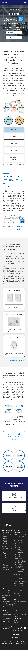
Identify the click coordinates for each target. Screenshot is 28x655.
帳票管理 (5, 540)
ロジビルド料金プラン (20, 561)
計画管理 (5, 543)
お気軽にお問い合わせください (19, 630)
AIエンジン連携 (5, 593)
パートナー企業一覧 (19, 613)
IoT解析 (5, 553)
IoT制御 (5, 555)
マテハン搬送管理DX (20, 571)
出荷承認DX (18, 568)
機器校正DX (18, 549)
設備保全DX (18, 547)
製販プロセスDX (19, 583)
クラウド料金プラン (8, 535)
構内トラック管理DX (20, 569)
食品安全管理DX (19, 552)
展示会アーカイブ (6, 621)
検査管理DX (18, 554)
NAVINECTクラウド (6, 532)
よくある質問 (17, 622)
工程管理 (5, 536)
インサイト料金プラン (8, 564)
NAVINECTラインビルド (20, 534)
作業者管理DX (18, 564)
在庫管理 (5, 538)
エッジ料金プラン (7, 548)
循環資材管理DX (19, 566)
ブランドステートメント (8, 601)
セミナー (16, 620)
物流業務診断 (18, 562)
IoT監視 (5, 552)
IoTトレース (6, 559)
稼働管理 (5, 542)
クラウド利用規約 (7, 641)
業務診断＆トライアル (20, 581)
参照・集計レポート (8, 565)
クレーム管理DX (19, 550)
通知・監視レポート (8, 567)
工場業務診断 (18, 540)
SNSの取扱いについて (20, 643)
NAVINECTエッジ (6, 546)
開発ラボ (4, 597)
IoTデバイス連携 (18, 591)
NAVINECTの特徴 (6, 591)
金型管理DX (18, 545)
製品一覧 (16, 593)
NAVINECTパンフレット (7, 613)
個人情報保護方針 (20, 641)
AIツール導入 (17, 595)
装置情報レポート (7, 569)
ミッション (4, 603)
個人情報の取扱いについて (7, 643)
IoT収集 (5, 550)
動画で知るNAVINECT (7, 595)
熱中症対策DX (18, 556)
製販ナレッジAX (19, 585)
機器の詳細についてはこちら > (17, 360)
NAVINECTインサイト (7, 562)
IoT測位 (5, 557)
